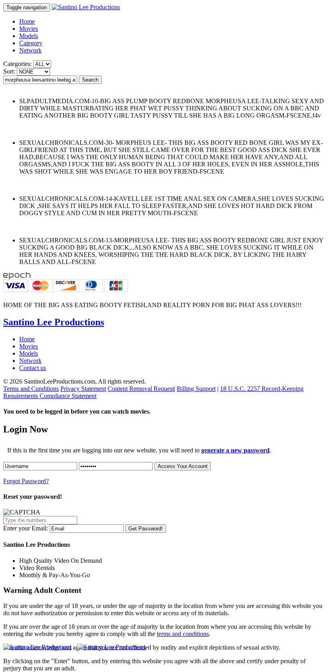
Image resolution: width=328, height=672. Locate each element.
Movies (28, 28)
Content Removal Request (141, 388)
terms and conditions (183, 633)
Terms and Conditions (31, 388)
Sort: (9, 71)
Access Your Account (183, 466)
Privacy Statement (83, 388)
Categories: (17, 63)
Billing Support (196, 388)
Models (28, 35)
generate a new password (235, 450)
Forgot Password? (26, 481)
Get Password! (145, 529)
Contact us (32, 367)
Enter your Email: (25, 528)
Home (27, 21)
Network (30, 50)
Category (30, 43)
